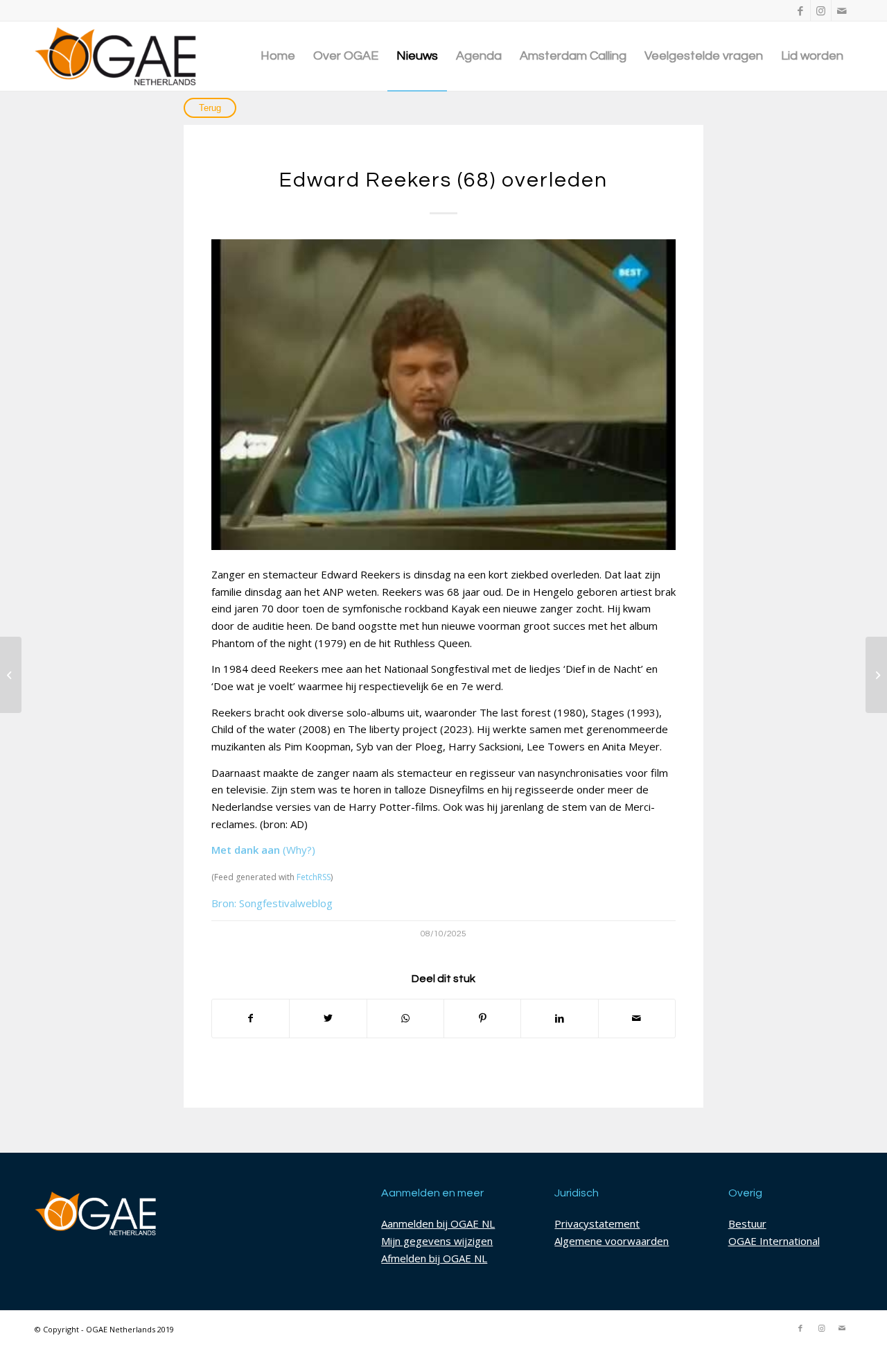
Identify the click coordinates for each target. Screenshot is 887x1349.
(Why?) (299, 850)
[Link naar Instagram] (821, 10)
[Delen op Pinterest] (482, 1018)
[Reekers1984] (443, 394)
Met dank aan (245, 850)
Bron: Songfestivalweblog (272, 903)
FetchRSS (314, 877)
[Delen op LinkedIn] (559, 1018)
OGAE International (774, 1241)
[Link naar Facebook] (800, 10)
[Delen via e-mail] (637, 1018)
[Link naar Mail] (842, 10)
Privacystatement (597, 1223)
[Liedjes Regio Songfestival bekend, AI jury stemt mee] (876, 675)
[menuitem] (278, 56)
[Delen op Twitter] (328, 1018)
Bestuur (747, 1223)
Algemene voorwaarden (611, 1241)
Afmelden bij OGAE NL (434, 1258)
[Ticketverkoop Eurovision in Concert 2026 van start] (10, 675)
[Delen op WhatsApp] (405, 1018)
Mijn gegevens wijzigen (437, 1241)
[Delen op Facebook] (250, 1018)
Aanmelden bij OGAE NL (438, 1223)
